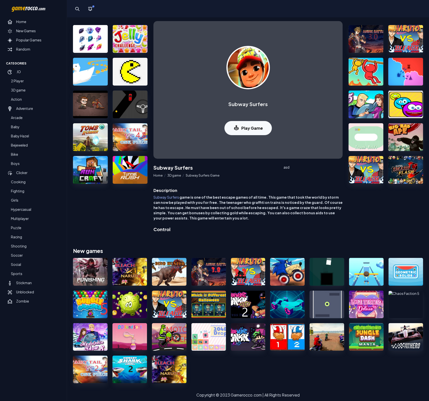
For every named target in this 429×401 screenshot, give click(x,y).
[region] (33, 208)
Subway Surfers (166, 197)
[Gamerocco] (28, 9)
